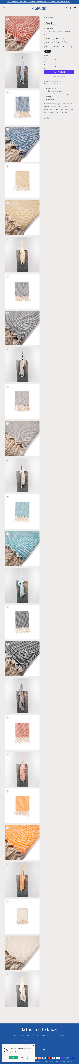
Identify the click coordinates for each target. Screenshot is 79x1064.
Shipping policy (49, 1061)
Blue (47, 47)
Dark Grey (58, 38)
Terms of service (38, 1061)
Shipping (54, 31)
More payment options (59, 76)
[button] (4, 8)
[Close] (34, 1045)
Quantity (46, 55)
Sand (67, 42)
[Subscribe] (55, 1041)
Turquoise (66, 47)
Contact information (60, 1061)
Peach (56, 47)
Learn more (18, 1053)
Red (47, 51)
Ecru (59, 42)
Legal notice (70, 1061)
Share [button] (48, 118)
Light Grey (49, 42)
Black (48, 38)
